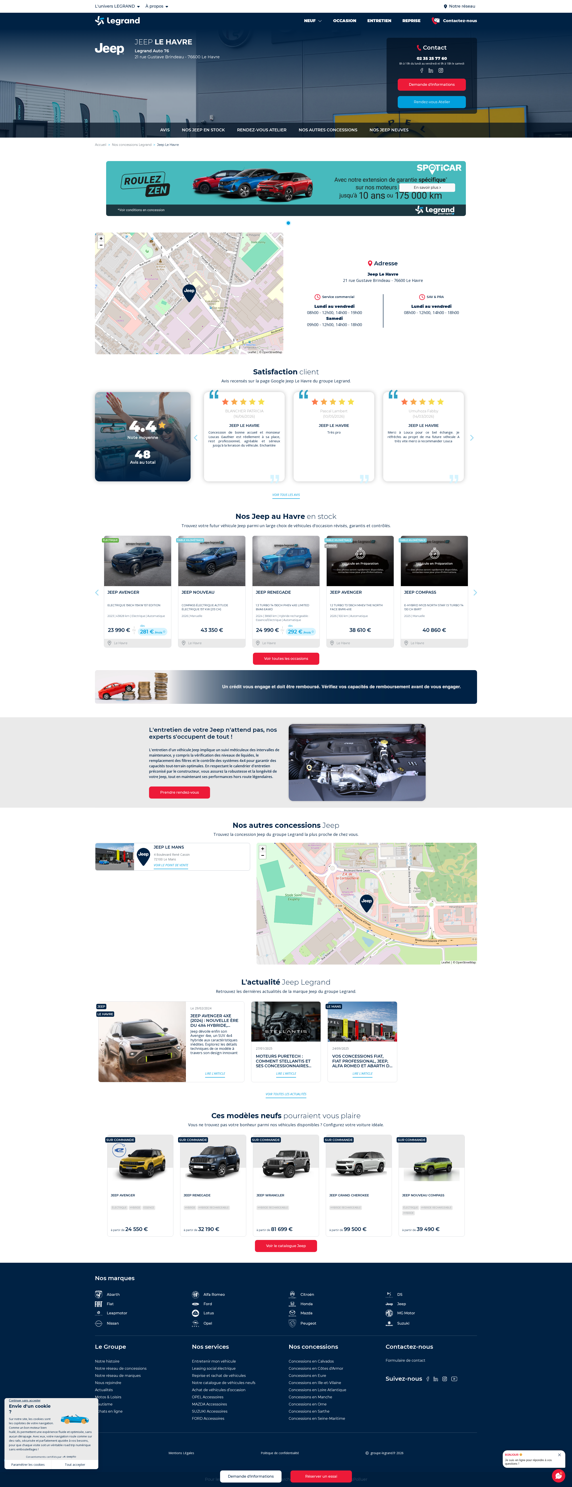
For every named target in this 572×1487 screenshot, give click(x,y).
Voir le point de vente (171, 865)
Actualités (104, 1390)
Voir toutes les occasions (286, 658)
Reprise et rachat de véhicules (219, 1376)
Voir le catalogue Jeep (286, 1246)
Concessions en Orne (308, 1404)
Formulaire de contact (405, 1360)
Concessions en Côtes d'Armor (316, 1368)
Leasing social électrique (214, 1368)
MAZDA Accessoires (209, 1404)
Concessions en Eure (307, 1376)
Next (471, 436)
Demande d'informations (432, 84)
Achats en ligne (109, 1411)
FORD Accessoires (208, 1418)
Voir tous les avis (286, 495)
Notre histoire (107, 1361)
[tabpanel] (286, 188)
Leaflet (252, 352)
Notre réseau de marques (118, 1376)
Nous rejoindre (108, 1383)
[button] (189, 293)
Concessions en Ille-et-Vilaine (315, 1383)
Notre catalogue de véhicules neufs (223, 1383)
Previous (196, 436)
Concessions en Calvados (311, 1361)
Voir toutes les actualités (286, 1094)
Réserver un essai (321, 1476)
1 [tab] (288, 223)
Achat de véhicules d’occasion (219, 1390)
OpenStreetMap (272, 352)
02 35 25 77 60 (432, 58)
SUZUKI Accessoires (209, 1411)
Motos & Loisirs (108, 1397)
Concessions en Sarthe (309, 1411)
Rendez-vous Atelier (432, 102)
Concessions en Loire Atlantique (317, 1390)
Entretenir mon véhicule (214, 1361)
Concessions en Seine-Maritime (317, 1418)
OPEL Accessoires (207, 1397)
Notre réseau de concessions (121, 1368)
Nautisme (104, 1404)
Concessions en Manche (310, 1397)
